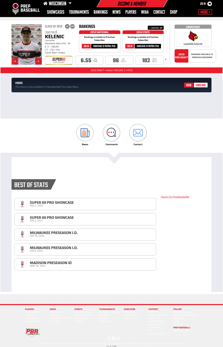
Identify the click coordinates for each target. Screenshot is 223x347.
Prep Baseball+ (131, 312)
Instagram (178, 318)
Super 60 (78, 321)
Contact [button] (159, 12)
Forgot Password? (158, 315)
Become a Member (131, 4)
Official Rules (106, 321)
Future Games (81, 318)
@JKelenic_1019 (156, 28)
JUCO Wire (55, 321)
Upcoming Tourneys (109, 312)
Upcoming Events (83, 312)
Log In (203, 3)
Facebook (178, 324)
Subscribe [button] (129, 309)
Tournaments (79, 12)
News (116, 12)
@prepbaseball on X (183, 312)
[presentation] (165, 59)
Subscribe (201, 85)
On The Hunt (56, 312)
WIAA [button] (145, 12)
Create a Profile (33, 312)
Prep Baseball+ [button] (182, 327)
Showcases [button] (55, 12)
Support (153, 309)
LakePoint (104, 315)
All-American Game (83, 315)
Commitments (32, 318)
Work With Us (155, 324)
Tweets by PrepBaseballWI (175, 196)
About (152, 312)
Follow (177, 309)
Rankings (101, 12)
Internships (154, 327)
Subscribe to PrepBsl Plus (104, 46)
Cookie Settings (181, 330)
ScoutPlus (129, 318)
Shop (173, 12)
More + (205, 12)
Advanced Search (34, 321)
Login (188, 85)
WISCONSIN (58, 4)
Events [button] (78, 309)
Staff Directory (156, 321)
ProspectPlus (130, 315)
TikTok (176, 321)
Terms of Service (157, 333)
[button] (15, 61)
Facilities (103, 318)
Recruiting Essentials (60, 318)
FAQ (150, 330)
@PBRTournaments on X (185, 315)
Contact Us (154, 318)
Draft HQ (54, 315)
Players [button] (130, 12)
